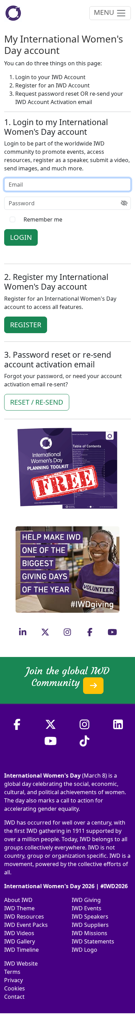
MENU (105, 12)
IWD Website (21, 963)
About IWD (18, 900)
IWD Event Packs (26, 925)
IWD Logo (84, 949)
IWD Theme (19, 908)
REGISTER (25, 324)
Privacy (13, 980)
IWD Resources (24, 916)
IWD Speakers (90, 916)
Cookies (14, 988)
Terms (12, 972)
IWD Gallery (19, 941)
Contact (14, 996)
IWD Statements (93, 941)
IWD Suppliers (90, 925)
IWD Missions (89, 933)
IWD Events (86, 908)
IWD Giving (86, 900)
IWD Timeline (21, 949)
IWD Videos (19, 933)
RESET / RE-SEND (36, 402)
